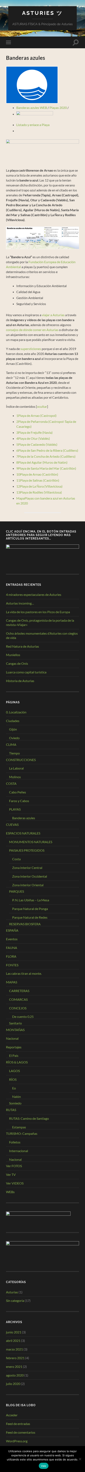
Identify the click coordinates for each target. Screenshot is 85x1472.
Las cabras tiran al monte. (24, 973)
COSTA (11, 783)
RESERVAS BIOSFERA (25, 924)
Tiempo (14, 753)
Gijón (13, 729)
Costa (16, 859)
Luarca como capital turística (26, 672)
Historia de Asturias (20, 681)
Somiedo (15, 1103)
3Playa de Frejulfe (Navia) (34, 432)
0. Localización (16, 712)
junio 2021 (13, 1332)
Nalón (16, 1096)
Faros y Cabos (19, 801)
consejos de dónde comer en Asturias (32, 330)
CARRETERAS (19, 991)
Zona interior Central (27, 868)
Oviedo (14, 738)
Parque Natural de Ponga (30, 909)
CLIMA (11, 744)
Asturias (12, 1292)
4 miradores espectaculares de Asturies (33, 594)
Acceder (12, 1415)
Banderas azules (23, 818)
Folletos (14, 1142)
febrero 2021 (15, 1358)
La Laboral (16, 768)
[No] (80, 1459)
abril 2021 (13, 1340)
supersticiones (30, 349)
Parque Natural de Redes (29, 917)
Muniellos (13, 655)
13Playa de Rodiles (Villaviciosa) (39, 492)
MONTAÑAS (15, 1030)
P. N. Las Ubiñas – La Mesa (30, 900)
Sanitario (15, 1023)
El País (13, 1055)
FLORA (11, 956)
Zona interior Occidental (29, 876)
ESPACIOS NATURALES (23, 833)
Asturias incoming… (20, 603)
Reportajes (13, 1047)
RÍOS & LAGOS (17, 1062)
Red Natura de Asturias (22, 646)
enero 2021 (14, 1366)
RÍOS (13, 1079)
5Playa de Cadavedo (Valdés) (36, 444)
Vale (43, 1465)
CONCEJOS (17, 1008)
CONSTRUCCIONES (21, 760)
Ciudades (12, 721)
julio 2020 (13, 1384)
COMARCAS (18, 999)
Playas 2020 (58, 108)
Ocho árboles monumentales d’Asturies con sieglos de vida (42, 635)
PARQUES (16, 891)
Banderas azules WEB (31, 108)
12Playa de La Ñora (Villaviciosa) (39, 486)
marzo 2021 (14, 1349)
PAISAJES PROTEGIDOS (26, 850)
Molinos (15, 777)
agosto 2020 (15, 1375)
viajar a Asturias (53, 315)
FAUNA (11, 948)
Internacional (18, 1151)
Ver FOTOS (14, 1166)
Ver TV (11, 1174)
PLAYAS (15, 809)
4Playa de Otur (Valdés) (33, 438)
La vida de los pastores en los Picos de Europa (38, 612)
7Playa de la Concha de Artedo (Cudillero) (46, 456)
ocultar (42, 406)
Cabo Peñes (17, 792)
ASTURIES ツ (42, 13)
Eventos (12, 939)
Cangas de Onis (17, 663)
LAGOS (14, 1071)
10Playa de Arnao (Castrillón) (37, 474)
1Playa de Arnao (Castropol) (36, 415)
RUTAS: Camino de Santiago (29, 1118)
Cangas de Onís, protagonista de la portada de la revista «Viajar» (40, 622)
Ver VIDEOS (15, 1183)
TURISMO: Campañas (21, 1133)
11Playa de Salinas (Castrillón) (37, 480)
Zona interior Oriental (28, 885)
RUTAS (11, 1110)
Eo (14, 1088)
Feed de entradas (18, 1424)
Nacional (12, 1038)
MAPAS (11, 982)
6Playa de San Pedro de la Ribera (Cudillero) (47, 450)
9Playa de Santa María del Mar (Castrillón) (46, 468)
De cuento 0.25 (23, 1016)
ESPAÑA (12, 930)
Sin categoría (15, 1300)
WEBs (10, 1192)
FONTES (12, 965)
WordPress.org (16, 1441)
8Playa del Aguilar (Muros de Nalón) (41, 462)
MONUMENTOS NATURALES (30, 842)
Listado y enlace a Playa (33, 125)
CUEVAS (12, 824)
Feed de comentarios (20, 1432)
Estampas (19, 1127)
